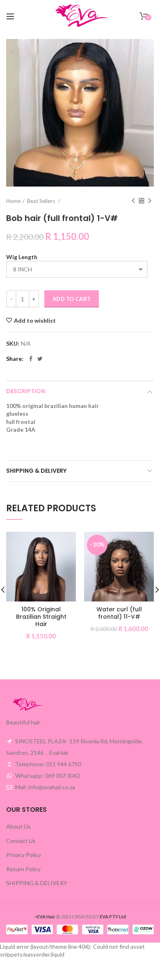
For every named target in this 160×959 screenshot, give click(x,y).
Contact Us (21, 840)
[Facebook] (31, 358)
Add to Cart (72, 299)
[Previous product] (133, 201)
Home (13, 201)
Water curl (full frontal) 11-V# (119, 613)
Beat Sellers (41, 201)
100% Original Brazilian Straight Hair (41, 617)
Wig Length (21, 256)
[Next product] (150, 201)
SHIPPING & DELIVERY (36, 882)
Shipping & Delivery (36, 471)
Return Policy (23, 869)
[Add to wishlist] (64, 543)
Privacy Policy (23, 854)
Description (25, 391)
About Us (18, 826)
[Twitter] (40, 358)
